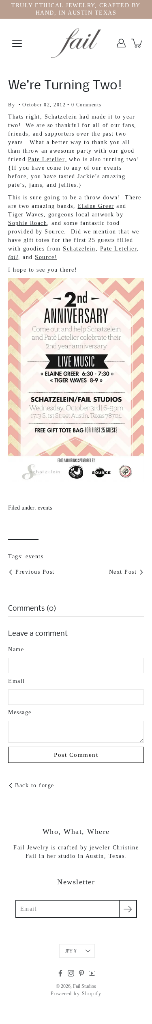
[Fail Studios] (76, 43)
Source (54, 232)
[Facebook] (60, 973)
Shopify (92, 993)
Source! (46, 257)
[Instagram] (71, 973)
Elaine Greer (96, 206)
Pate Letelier (118, 249)
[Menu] (17, 43)
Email (16, 681)
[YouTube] (92, 973)
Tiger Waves (26, 215)
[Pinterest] (81, 973)
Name (16, 649)
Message (20, 712)
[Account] (121, 43)
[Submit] (128, 909)
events (45, 508)
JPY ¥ (71, 950)
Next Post (123, 572)
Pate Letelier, (47, 159)
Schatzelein (79, 249)
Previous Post (35, 572)
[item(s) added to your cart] (137, 43)
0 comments (86, 105)
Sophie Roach (27, 223)
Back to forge (34, 785)
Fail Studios (84, 986)
